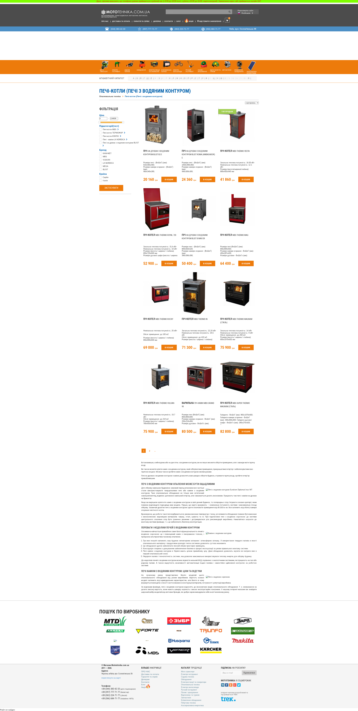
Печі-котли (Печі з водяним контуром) (143, 96)
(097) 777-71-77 (150, 29)
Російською (246, 13)
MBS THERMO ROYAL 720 (159, 235)
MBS (105, 157)
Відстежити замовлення (210, 21)
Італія (105, 181)
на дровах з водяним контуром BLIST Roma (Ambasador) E (198, 154)
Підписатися (249, 673)
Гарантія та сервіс (142, 21)
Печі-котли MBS (109, 129)
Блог (178, 21)
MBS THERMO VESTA (235, 151)
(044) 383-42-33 (118, 29)
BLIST (105, 169)
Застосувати (111, 188)
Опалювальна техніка (110, 96)
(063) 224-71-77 (182, 29)
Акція (191, 21)
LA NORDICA (108, 163)
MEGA (105, 166)
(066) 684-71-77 (213, 29)
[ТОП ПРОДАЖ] (237, 125)
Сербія (105, 177)
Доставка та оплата (121, 21)
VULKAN (106, 160)
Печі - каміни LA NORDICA (114, 139)
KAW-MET (107, 153)
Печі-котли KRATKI (111, 136)
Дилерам (157, 21)
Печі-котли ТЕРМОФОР (113, 133)
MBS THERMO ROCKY (158, 319)
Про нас (105, 21)
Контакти (168, 21)
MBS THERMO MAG (234, 235)
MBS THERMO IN (195, 319)
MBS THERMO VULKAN (158, 403)
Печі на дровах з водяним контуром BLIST (121, 143)
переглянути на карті (111, 678)
